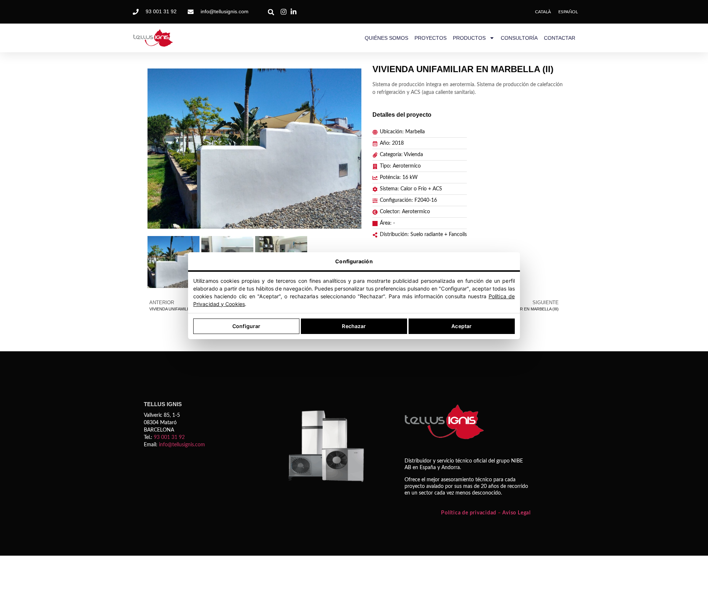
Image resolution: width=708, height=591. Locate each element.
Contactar (559, 38)
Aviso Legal (516, 513)
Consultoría (519, 38)
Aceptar (461, 326)
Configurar (246, 326)
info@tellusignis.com (182, 444)
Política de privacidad (468, 513)
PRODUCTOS (469, 38)
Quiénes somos (386, 38)
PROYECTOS (430, 38)
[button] (271, 12)
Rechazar (354, 326)
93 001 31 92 (169, 437)
